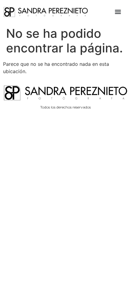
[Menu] (117, 11)
